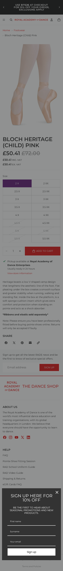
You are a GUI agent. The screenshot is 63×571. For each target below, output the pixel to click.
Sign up (31, 552)
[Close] (57, 492)
